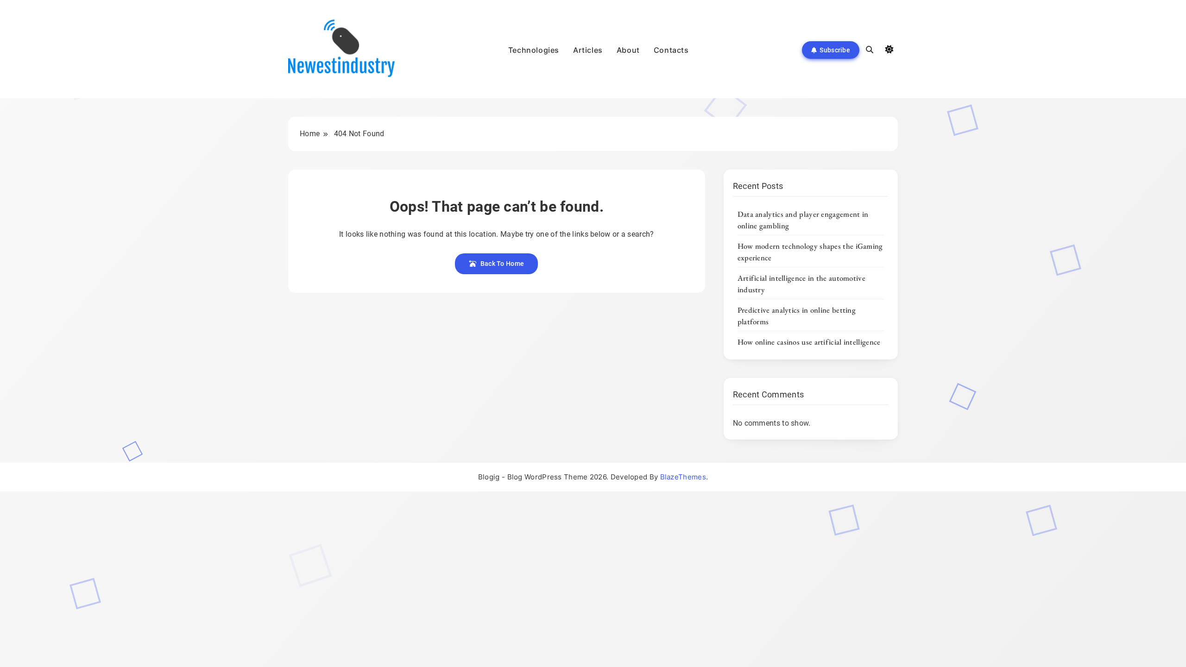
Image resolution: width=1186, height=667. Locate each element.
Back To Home (502, 263)
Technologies (533, 50)
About (628, 50)
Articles (588, 50)
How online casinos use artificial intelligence (809, 342)
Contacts (671, 50)
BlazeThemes (683, 476)
